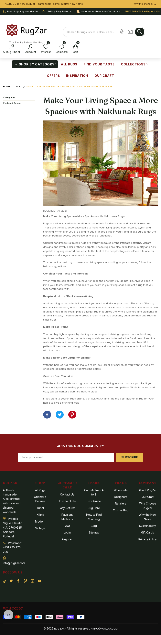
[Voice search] (122, 31)
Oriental (48, 242)
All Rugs (69, 64)
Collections (133, 64)
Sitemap (94, 532)
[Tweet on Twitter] (60, 415)
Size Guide (94, 501)
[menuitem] (35, 64)
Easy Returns (67, 508)
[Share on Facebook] (47, 415)
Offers (53, 76)
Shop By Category (37, 64)
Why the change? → (145, 3)
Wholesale (121, 490)
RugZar (59, 628)
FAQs (67, 525)
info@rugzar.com (105, 628)
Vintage (40, 528)
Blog (94, 525)
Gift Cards (147, 532)
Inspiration (77, 76)
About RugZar (147, 490)
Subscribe (129, 457)
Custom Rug (120, 510)
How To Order (67, 501)
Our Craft (104, 76)
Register (67, 539)
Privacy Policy (147, 539)
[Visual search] (130, 31)
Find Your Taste (99, 64)
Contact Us (67, 494)
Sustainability (147, 525)
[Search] (139, 32)
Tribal (40, 508)
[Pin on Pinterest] (72, 415)
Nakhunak (74, 242)
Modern (40, 521)
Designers (120, 496)
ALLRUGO (97, 398)
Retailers (120, 503)
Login (67, 532)
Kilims (40, 514)
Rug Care (94, 508)
